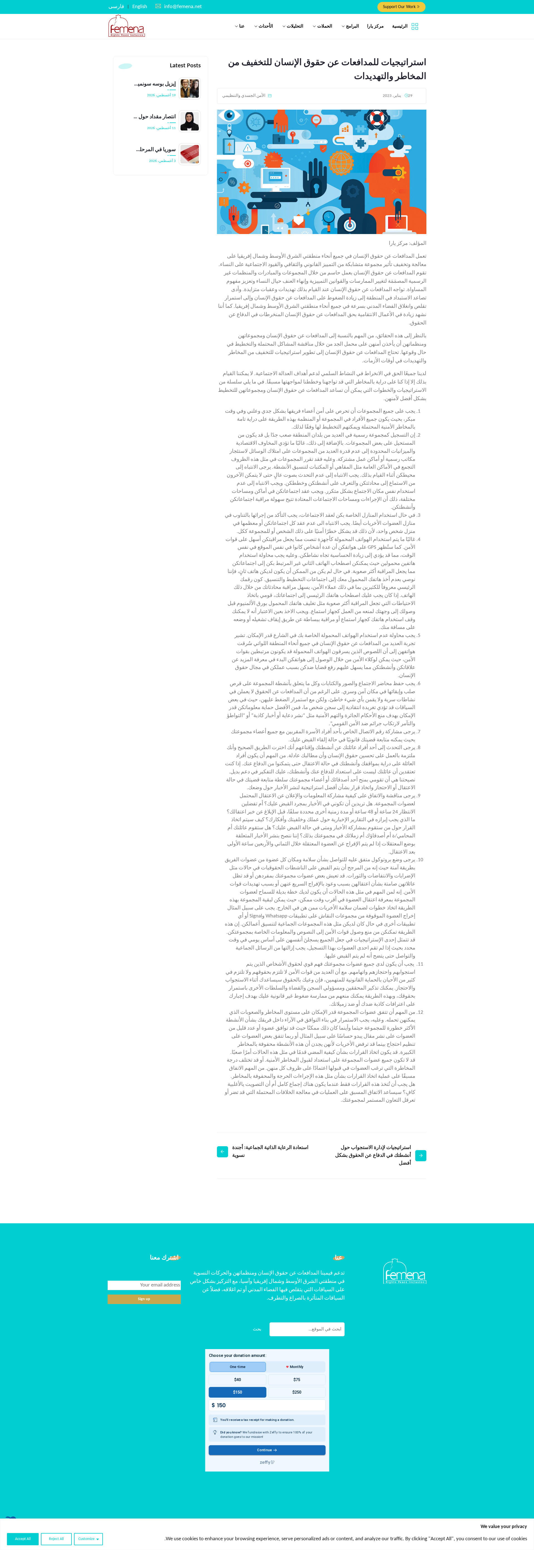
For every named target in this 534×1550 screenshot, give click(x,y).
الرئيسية (399, 26)
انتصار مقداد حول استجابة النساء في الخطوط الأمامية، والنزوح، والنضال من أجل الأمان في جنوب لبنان (155, 117)
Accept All (23, 1539)
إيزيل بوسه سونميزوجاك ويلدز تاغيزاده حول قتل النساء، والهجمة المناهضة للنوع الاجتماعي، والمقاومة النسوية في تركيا (155, 84)
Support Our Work (400, 7)
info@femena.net (183, 6)
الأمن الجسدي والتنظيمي (243, 96)
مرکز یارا (375, 26)
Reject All (56, 1539)
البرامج (352, 26)
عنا (242, 26)
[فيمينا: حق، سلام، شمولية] (126, 26)
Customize (86, 1539)
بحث (257, 1329)
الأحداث (266, 26)
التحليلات (295, 26)
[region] (267, 1534)
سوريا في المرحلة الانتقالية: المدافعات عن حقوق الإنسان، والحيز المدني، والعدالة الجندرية (155, 149)
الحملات (324, 26)
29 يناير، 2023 (397, 96)
